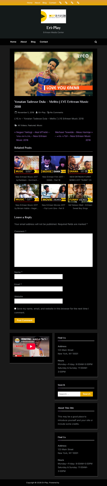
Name (18, 272)
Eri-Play (53, 27)
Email (18, 284)
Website (18, 296)
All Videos (22, 125)
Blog (45, 3)
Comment (20, 231)
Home (29, 3)
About (37, 3)
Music (39, 125)
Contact (52, 3)
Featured (32, 125)
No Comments (56, 112)
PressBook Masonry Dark (70, 483)
